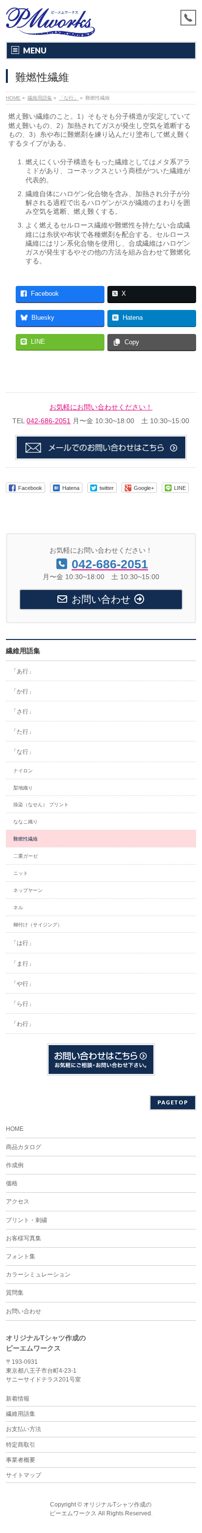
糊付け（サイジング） (37, 924)
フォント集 (20, 1256)
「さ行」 (22, 711)
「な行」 (22, 751)
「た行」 (22, 731)
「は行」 (22, 943)
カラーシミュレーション (38, 1274)
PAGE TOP (188, 1477)
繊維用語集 (23, 651)
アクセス (17, 1201)
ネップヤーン (28, 890)
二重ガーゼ (25, 856)
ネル (18, 907)
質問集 (15, 1292)
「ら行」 (22, 1003)
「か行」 (22, 691)
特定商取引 (20, 1444)
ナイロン (23, 770)
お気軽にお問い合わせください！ (101, 407)
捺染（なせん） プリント (41, 804)
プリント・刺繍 (26, 1220)
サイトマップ (23, 1475)
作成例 (15, 1165)
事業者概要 (20, 1459)
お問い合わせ (23, 1311)
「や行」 (22, 983)
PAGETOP (172, 1102)
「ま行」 (22, 963)
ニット (20, 873)
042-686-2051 (48, 421)
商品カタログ (23, 1147)
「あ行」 (22, 671)
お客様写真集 (23, 1238)
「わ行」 (22, 1024)
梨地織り (23, 788)
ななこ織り (25, 821)
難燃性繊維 (25, 839)
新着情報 (17, 1398)
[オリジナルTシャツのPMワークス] (50, 25)
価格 (12, 1183)
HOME (15, 1128)
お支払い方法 (23, 1429)
